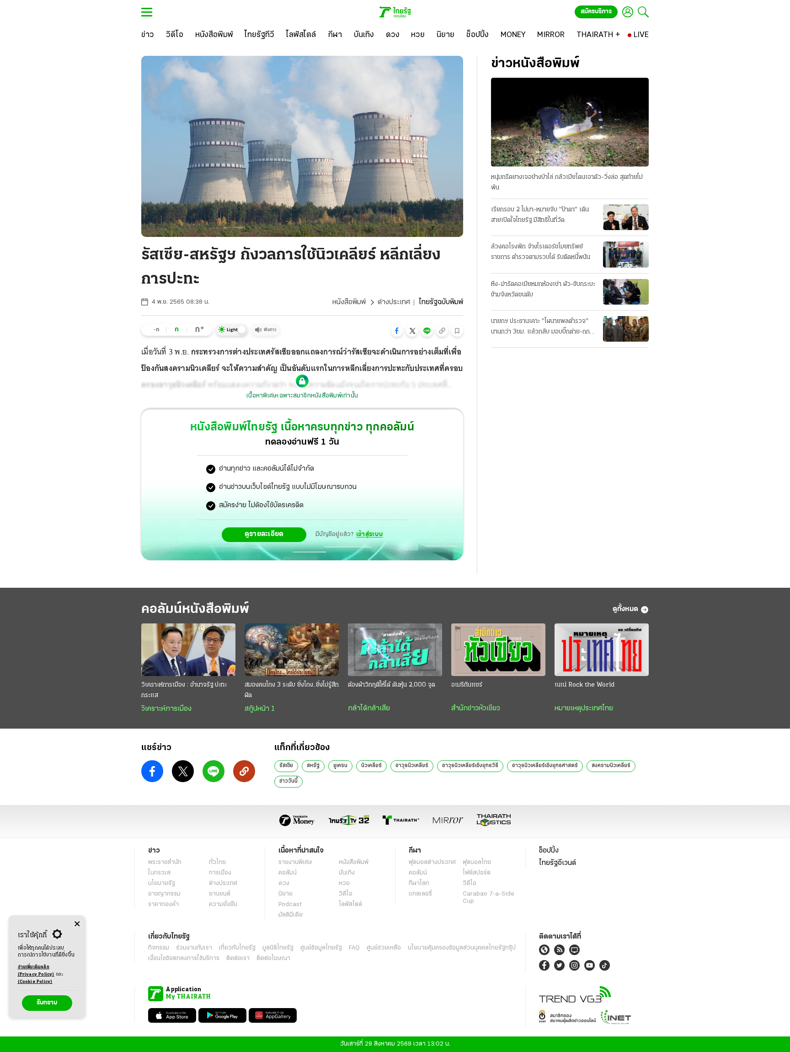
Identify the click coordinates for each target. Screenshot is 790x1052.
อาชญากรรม (164, 894)
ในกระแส (159, 873)
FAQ (354, 948)
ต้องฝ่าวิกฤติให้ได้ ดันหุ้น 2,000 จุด (391, 685)
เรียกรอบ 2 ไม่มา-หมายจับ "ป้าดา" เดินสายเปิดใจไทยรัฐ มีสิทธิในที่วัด (540, 215)
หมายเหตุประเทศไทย (584, 708)
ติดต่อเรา (238, 958)
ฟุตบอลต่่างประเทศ (432, 862)
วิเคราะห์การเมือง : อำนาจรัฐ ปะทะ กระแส (184, 690)
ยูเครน (340, 765)
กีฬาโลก (419, 883)
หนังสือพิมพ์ (349, 302)
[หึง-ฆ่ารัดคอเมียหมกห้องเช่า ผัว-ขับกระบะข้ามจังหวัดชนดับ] (626, 292)
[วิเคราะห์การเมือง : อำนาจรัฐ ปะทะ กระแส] (188, 649)
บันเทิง (347, 873)
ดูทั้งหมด (625, 609)
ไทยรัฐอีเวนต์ (557, 863)
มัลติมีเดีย (290, 915)
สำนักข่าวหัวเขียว (475, 708)
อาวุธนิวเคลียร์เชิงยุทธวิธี (470, 765)
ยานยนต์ (219, 894)
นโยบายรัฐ (161, 883)
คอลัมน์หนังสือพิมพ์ (195, 609)
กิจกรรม (158, 948)
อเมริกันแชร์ (466, 685)
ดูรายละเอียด (264, 534)
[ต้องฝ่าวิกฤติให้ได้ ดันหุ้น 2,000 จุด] (395, 649)
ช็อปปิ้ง (549, 850)
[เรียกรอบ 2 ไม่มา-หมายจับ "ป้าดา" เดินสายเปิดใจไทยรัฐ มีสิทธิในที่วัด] (626, 217)
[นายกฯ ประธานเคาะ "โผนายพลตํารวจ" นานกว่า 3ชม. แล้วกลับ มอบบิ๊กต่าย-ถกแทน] (626, 329)
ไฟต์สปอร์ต (477, 873)
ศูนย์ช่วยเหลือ (384, 948)
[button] (397, 331)
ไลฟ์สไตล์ (350, 904)
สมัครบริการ (596, 11)
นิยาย (285, 894)
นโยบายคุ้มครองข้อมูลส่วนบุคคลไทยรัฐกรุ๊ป (462, 948)
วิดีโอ (345, 894)
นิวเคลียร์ (371, 765)
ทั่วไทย (217, 862)
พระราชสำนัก (164, 862)
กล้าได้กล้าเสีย (369, 708)
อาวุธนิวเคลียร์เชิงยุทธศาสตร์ (545, 765)
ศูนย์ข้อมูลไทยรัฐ (321, 948)
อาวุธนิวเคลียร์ (411, 765)
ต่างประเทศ (394, 302)
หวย (344, 883)
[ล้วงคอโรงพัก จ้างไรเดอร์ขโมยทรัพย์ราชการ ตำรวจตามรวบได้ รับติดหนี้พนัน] (626, 254)
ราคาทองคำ (163, 904)
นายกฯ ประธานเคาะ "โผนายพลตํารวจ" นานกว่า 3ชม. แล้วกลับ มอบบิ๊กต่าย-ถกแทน (540, 327)
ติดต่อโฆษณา (273, 958)
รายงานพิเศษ (295, 862)
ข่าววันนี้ (288, 781)
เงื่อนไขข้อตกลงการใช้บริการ (183, 958)
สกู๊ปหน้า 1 (260, 709)
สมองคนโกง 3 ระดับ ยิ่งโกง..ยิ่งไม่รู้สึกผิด (292, 690)
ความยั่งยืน (223, 904)
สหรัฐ (313, 765)
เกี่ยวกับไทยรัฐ (237, 948)
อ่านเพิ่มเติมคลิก (36, 971)
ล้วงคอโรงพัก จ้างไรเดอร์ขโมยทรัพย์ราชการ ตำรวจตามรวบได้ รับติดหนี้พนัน (540, 252)
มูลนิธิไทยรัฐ (278, 948)
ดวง (283, 883)
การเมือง (220, 873)
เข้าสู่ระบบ (369, 534)
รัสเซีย (286, 765)
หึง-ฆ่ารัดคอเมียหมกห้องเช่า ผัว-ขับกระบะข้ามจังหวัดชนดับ (543, 289)
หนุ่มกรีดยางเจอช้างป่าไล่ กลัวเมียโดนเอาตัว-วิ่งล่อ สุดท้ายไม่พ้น (567, 182)
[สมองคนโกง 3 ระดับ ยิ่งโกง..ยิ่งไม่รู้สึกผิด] (292, 649)
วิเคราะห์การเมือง (166, 709)
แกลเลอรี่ (420, 894)
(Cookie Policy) (35, 981)
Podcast (290, 904)
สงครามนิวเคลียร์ (611, 765)
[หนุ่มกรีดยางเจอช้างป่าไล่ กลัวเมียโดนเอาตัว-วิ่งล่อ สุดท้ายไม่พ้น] (570, 122)
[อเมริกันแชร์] (498, 649)
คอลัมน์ (287, 873)
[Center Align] (77, 924)
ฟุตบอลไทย (477, 862)
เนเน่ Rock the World (584, 685)
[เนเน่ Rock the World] (602, 649)
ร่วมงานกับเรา (194, 948)
